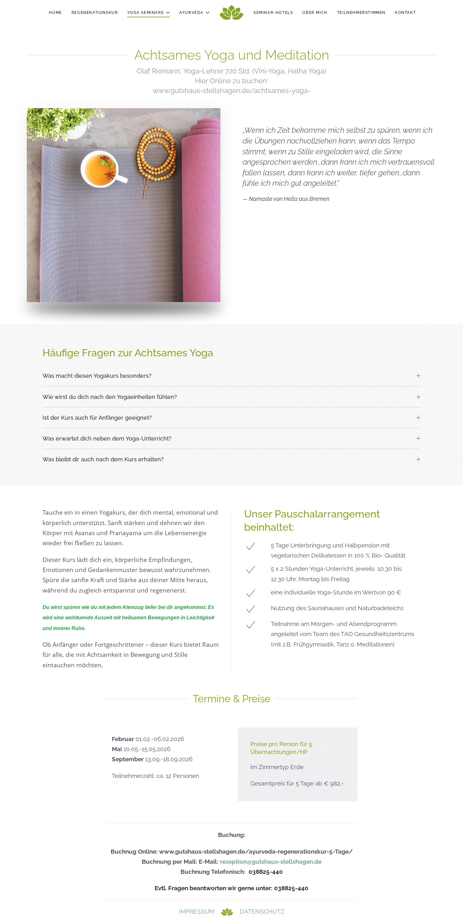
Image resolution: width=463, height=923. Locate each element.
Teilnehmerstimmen (361, 12)
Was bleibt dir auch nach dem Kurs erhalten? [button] (103, 459)
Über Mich (314, 12)
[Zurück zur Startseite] (231, 12)
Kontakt (405, 12)
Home (55, 12)
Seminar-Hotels (273, 12)
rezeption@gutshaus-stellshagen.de (271, 861)
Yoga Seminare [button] (145, 12)
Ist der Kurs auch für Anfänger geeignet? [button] (97, 417)
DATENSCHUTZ (262, 911)
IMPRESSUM (196, 911)
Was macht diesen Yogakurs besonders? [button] (97, 375)
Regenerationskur (94, 12)
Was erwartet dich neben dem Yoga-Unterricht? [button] (107, 438)
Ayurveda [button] (191, 12)
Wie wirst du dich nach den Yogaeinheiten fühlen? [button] (110, 397)
